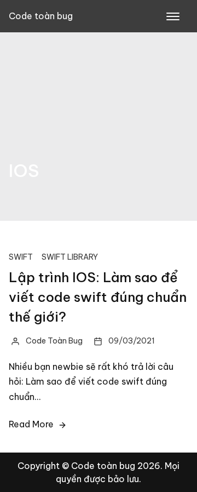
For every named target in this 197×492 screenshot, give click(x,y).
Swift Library (70, 257)
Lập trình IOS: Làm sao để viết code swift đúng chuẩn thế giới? (98, 297)
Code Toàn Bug (54, 341)
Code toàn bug (41, 15)
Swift (21, 257)
